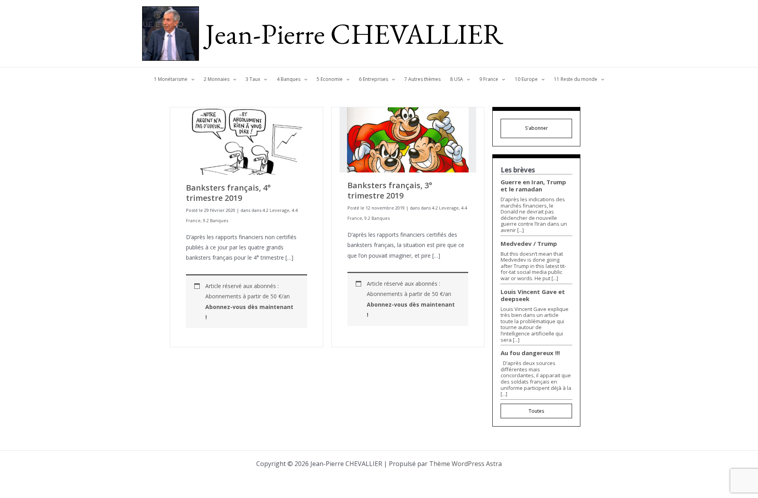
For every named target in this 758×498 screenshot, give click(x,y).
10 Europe (526, 79)
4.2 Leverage (276, 210)
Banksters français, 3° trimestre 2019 (389, 190)
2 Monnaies (216, 79)
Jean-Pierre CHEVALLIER (354, 33)
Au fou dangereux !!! (530, 353)
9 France (488, 79)
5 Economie (330, 79)
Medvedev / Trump (529, 243)
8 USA (456, 79)
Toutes (536, 411)
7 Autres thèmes (422, 79)
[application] (191, 79)
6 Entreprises (373, 79)
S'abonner (536, 128)
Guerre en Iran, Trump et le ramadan (533, 185)
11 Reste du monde (575, 79)
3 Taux (253, 79)
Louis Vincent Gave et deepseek (533, 295)
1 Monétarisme (171, 79)
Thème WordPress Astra (465, 463)
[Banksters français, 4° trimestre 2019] (246, 140)
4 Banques (288, 79)
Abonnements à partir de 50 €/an (249, 306)
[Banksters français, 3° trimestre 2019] (408, 139)
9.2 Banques (215, 220)
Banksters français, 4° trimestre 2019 (228, 192)
